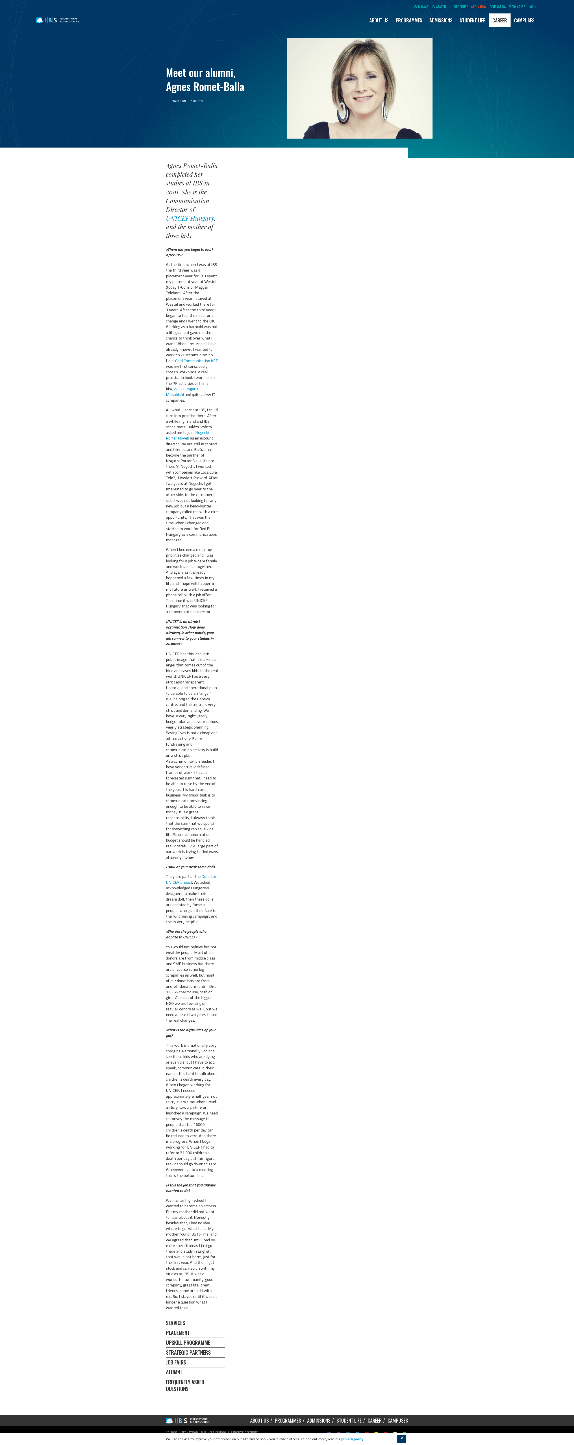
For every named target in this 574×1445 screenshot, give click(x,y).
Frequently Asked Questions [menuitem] (185, 1385)
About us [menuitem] (379, 20)
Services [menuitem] (175, 1323)
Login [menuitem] (532, 7)
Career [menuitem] (499, 20)
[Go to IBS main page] (191, 1420)
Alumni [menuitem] (174, 1372)
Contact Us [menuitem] (497, 7)
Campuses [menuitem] (524, 20)
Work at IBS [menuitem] (517, 7)
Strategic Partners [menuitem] (188, 1352)
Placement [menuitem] (178, 1332)
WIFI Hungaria (186, 389)
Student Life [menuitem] (472, 20)
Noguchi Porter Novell (187, 435)
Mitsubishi (175, 395)
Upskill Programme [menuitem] (188, 1342)
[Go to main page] (58, 20)
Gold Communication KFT (196, 361)
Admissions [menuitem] (440, 20)
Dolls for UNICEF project (191, 879)
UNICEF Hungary (190, 218)
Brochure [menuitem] (461, 7)
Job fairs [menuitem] (176, 1362)
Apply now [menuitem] (478, 7)
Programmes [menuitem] (409, 20)
